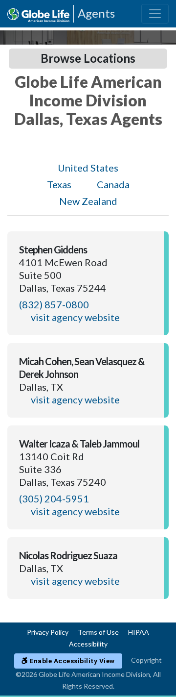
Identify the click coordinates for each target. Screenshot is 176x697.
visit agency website (75, 317)
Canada (113, 184)
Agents (96, 13)
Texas (59, 184)
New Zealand (88, 201)
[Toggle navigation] (155, 14)
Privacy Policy (47, 632)
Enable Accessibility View (71, 661)
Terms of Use (98, 632)
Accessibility (88, 644)
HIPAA (138, 632)
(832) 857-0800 (54, 304)
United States (88, 168)
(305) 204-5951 (54, 498)
